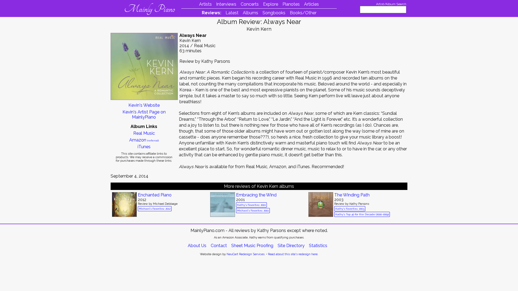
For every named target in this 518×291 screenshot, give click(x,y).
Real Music (144, 133)
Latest (232, 12)
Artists (205, 4)
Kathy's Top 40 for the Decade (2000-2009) (362, 214)
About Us (197, 245)
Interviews (226, 4)
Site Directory (291, 245)
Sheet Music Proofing (252, 245)
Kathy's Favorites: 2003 (349, 208)
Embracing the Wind (256, 195)
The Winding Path (352, 195)
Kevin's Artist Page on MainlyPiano (144, 114)
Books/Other (303, 12)
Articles (311, 4)
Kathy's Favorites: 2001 (251, 204)
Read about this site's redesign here (293, 254)
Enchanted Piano (155, 195)
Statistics (318, 245)
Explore (270, 4)
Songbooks (274, 12)
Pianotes (291, 4)
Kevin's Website (144, 105)
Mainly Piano (149, 9)
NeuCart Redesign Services (245, 254)
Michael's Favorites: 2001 (253, 210)
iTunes (144, 146)
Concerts (250, 4)
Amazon (144, 140)
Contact (219, 245)
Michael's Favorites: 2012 (155, 208)
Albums (250, 12)
